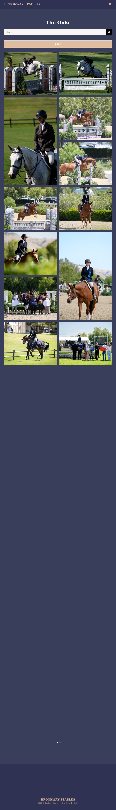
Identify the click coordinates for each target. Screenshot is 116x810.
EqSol (76, 803)
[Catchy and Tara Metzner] (30, 73)
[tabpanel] (58, 394)
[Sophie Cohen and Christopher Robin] (30, 523)
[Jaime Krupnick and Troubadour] (30, 343)
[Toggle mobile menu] (110, 4)
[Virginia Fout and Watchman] (85, 118)
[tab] (58, 44)
